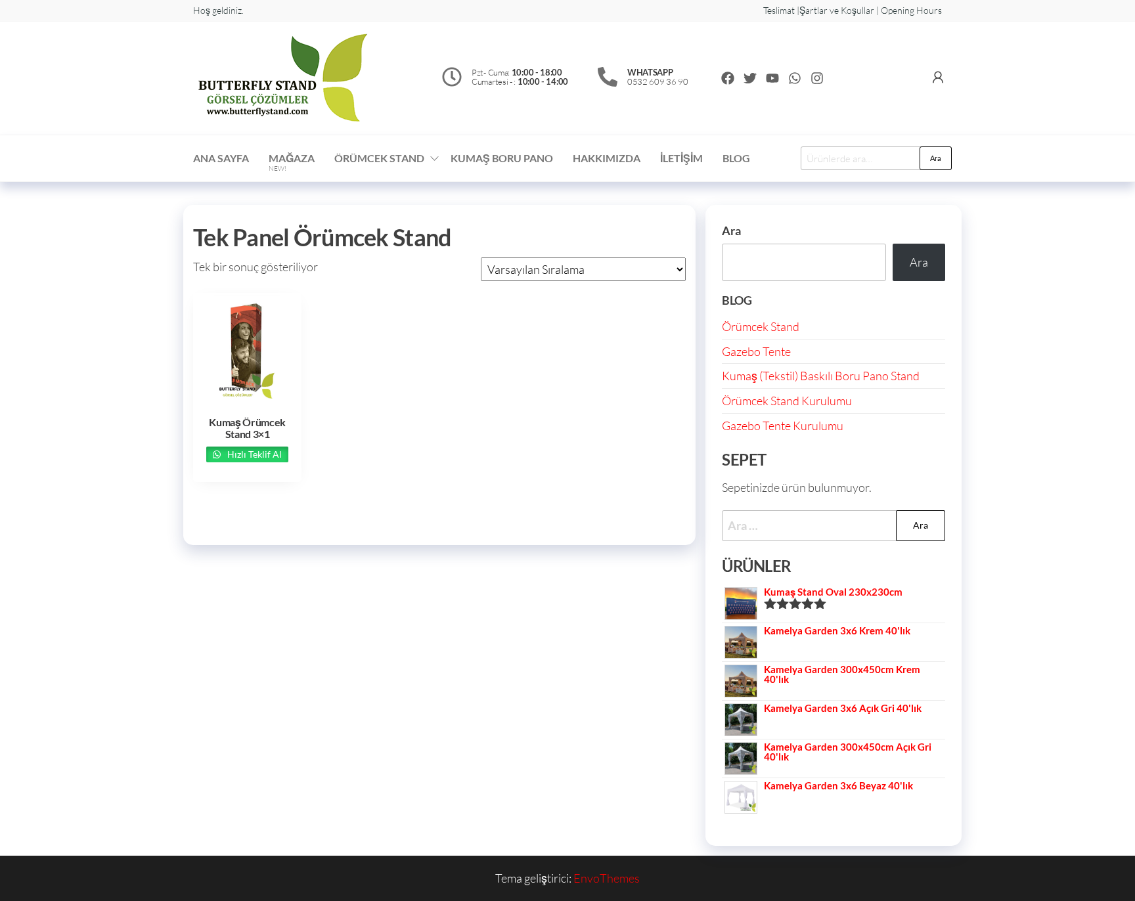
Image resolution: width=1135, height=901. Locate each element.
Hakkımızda (606, 158)
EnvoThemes (606, 878)
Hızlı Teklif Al (253, 454)
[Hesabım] (937, 76)
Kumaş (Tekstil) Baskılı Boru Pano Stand (821, 375)
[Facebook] (727, 78)
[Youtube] (772, 78)
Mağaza (292, 162)
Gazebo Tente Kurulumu (782, 425)
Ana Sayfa (221, 158)
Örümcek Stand (760, 326)
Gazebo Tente (756, 351)
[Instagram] (817, 78)
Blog (736, 158)
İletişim (681, 158)
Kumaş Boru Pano (502, 158)
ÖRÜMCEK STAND (379, 158)
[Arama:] (833, 525)
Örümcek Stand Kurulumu (787, 400)
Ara (935, 158)
